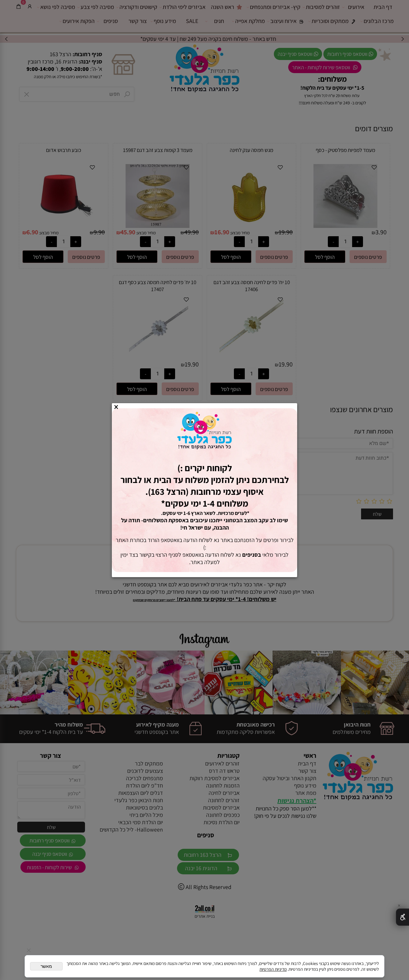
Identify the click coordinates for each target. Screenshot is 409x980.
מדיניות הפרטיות (273, 969)
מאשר (46, 966)
